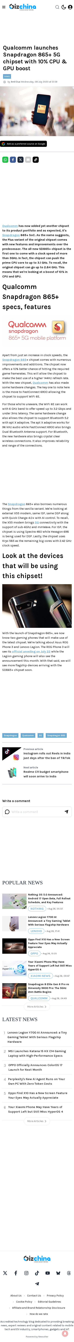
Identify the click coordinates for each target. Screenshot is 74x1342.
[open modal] (70, 7)
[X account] (5, 1273)
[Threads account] (69, 1273)
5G (37, 522)
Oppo (34, 953)
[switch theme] (63, 7)
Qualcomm (10, 226)
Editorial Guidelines (49, 1301)
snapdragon (10, 735)
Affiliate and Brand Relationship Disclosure (38, 1307)
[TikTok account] (37, 1273)
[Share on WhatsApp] (5, 160)
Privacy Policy (55, 1295)
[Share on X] (20, 160)
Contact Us (34, 1295)
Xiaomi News (40, 976)
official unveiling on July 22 (31, 651)
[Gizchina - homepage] (22, 7)
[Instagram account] (26, 1273)
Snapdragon (11, 235)
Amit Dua (15, 81)
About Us (16, 1295)
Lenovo (36, 931)
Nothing (37, 908)
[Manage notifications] (65, 1334)
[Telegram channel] (37, 1283)
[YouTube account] (47, 1273)
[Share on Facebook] (13, 160)
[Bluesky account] (58, 1273)
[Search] (57, 7)
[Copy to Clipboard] (36, 160)
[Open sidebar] (4, 7)
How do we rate (39, 1314)
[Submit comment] (66, 811)
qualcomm (28, 735)
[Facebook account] (15, 1273)
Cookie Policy (24, 1301)
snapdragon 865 (56, 735)
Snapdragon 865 (14, 359)
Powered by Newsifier (37, 1336)
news (7, 76)
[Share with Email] (28, 160)
